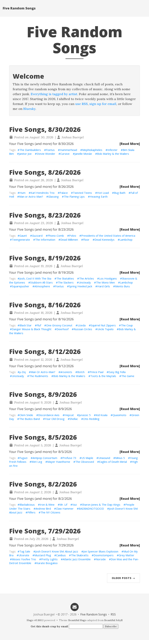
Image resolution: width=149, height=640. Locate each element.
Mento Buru (122, 286)
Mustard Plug (42, 555)
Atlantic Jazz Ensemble (77, 559)
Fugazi (23, 458)
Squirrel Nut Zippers (103, 325)
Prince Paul (96, 372)
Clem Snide (26, 415)
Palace (64, 193)
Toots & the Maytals (103, 376)
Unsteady (85, 282)
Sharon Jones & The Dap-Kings (101, 504)
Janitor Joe (25, 153)
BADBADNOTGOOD (91, 508)
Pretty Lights (49, 559)
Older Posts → (123, 578)
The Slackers (66, 282)
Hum (22, 193)
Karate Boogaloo (47, 563)
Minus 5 (120, 458)
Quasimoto (119, 415)
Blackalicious (27, 504)
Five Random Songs (19, 8)
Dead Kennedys (104, 239)
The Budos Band (29, 419)
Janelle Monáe (83, 153)
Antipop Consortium (45, 458)
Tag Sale (24, 551)
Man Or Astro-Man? (43, 372)
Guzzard (37, 235)
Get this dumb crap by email (49, 626)
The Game (127, 376)
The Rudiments (38, 376)
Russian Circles (83, 329)
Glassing (53, 196)
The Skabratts (79, 555)
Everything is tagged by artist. (54, 94)
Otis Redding (91, 419)
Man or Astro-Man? (31, 196)
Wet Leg (36, 461)
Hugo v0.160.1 (35, 620)
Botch (80, 372)
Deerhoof (63, 329)
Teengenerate (21, 239)
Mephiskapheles (92, 150)
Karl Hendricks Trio (43, 193)
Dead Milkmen (69, 239)
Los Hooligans (108, 278)
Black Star (25, 325)
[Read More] (130, 143)
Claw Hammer (65, 508)
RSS (113, 614)
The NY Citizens (50, 512)
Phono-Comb (56, 235)
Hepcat (69, 415)
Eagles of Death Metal (113, 461)
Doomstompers (104, 555)
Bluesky (29, 109)
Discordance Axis (48, 415)
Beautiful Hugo (77, 620)
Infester (112, 150)
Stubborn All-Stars (41, 282)
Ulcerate (24, 555)
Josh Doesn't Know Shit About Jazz (56, 551)
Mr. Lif (63, 504)
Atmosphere (42, 286)
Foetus (50, 150)
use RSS (81, 104)
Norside (101, 559)
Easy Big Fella (117, 372)
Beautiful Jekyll (113, 620)
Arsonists (66, 372)
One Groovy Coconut (59, 325)
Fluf (39, 325)
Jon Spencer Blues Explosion (100, 551)
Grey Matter (126, 555)
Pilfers (31, 512)
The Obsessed (84, 461)
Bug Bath (119, 193)
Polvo (72, 235)
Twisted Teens (82, 193)
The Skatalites (65, 278)
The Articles (86, 278)
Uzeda (81, 325)
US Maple (87, 458)
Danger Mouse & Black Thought (31, 329)
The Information (45, 239)
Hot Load (103, 193)
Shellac (74, 419)
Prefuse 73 (69, 458)
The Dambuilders (30, 150)
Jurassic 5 (85, 415)
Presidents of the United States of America (108, 235)
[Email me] (74, 607)
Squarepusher (20, 286)
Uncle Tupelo (105, 329)
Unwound (104, 458)
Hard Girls (103, 286)
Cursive (65, 153)
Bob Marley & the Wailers (113, 153)
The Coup (127, 325)
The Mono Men (105, 282)
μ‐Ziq (22, 372)
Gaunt (23, 235)
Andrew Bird (43, 508)
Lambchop (126, 239)
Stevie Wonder (46, 153)
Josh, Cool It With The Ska (35, 278)
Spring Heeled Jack (80, 286)
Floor (86, 239)
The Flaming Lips (74, 196)
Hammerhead (68, 150)
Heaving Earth (99, 196)
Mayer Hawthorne (58, 461)
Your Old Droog (55, 419)
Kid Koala (101, 415)
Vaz (74, 504)
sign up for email (102, 104)
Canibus (61, 555)
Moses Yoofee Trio (24, 559)
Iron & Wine (47, 504)
